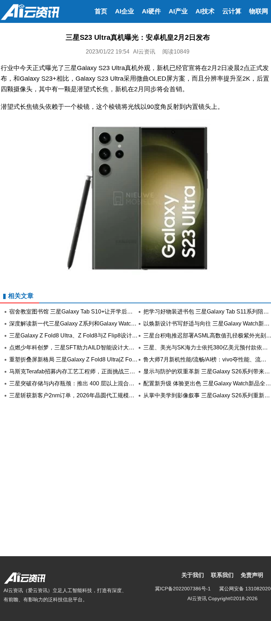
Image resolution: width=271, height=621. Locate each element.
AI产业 (178, 11)
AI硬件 (151, 11)
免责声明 (252, 575)
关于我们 (192, 575)
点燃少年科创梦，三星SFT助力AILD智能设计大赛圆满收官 (83, 347)
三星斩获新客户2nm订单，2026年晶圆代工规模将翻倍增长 (83, 395)
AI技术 (205, 11)
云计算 (231, 11)
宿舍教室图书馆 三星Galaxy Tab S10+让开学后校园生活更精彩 (88, 312)
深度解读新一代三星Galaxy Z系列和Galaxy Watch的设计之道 (85, 324)
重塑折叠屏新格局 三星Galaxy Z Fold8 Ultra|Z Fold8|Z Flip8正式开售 (95, 359)
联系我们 (222, 575)
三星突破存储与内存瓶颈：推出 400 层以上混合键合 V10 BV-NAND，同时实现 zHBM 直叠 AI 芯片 (132, 383)
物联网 (258, 11)
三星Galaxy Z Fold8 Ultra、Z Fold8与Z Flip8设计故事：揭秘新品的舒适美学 (104, 336)
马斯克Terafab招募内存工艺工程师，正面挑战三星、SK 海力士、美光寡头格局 (107, 371)
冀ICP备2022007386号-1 (183, 588)
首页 (101, 11)
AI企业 (124, 11)
